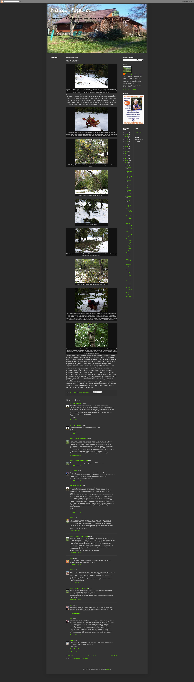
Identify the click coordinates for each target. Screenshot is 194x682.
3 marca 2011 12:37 (75, 433)
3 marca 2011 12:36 (75, 420)
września (129, 180)
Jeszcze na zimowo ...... (128, 283)
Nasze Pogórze (71, 9)
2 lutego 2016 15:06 (75, 648)
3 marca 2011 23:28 (75, 552)
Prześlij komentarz (73, 652)
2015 (126, 156)
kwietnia (129, 196)
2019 (126, 146)
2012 (126, 163)
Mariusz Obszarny (139, 131)
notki (71, 558)
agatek (72, 640)
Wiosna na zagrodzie (129, 234)
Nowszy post (69, 655)
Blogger (108, 669)
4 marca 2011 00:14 (75, 564)
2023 (126, 137)
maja (128, 194)
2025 (126, 132)
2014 (126, 158)
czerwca (129, 190)
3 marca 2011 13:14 (75, 465)
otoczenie (73, 394)
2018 (126, 148)
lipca (128, 187)
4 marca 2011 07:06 (75, 599)
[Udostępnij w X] (97, 392)
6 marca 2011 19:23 (75, 635)
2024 (126, 134)
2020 (126, 144)
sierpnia (129, 184)
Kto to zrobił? (129, 293)
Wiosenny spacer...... (129, 266)
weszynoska (73, 470)
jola (71, 605)
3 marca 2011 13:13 (75, 455)
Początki (128, 296)
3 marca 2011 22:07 (75, 531)
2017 (126, 151)
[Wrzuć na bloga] (95, 392)
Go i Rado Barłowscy (76, 403)
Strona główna (92, 655)
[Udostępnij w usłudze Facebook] (99, 392)
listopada (129, 171)
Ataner (72, 570)
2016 (126, 153)
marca (128, 200)
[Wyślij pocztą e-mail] (94, 392)
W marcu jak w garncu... (129, 211)
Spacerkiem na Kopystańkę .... (129, 218)
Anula (72, 518)
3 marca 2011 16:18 (75, 480)
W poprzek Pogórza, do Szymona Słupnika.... (129, 244)
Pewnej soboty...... (129, 289)
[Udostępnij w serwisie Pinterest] (101, 392)
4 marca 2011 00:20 (75, 583)
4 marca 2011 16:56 (75, 613)
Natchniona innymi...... (129, 255)
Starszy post (113, 655)
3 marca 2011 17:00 (75, 512)
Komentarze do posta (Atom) (80, 658)
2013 (126, 160)
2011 (126, 165)
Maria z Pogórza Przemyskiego (79, 438)
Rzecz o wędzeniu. (128, 261)
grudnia (129, 167)
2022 (126, 139)
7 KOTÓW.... (128, 205)
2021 (126, 141)
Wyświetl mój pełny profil (130, 89)
